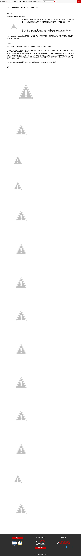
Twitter (64, 547)
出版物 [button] (29, 1)
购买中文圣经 (64, 540)
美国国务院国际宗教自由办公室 (64, 543)
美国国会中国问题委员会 (64, 541)
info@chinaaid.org (41, 540)
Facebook (58, 547)
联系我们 (35, 1)
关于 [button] (11, 1)
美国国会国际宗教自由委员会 (64, 542)
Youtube (70, 547)
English (39, 1)
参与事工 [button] (24, 1)
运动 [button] (19, 1)
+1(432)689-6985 (41, 541)
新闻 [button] (15, 1)
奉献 (79, 1)
